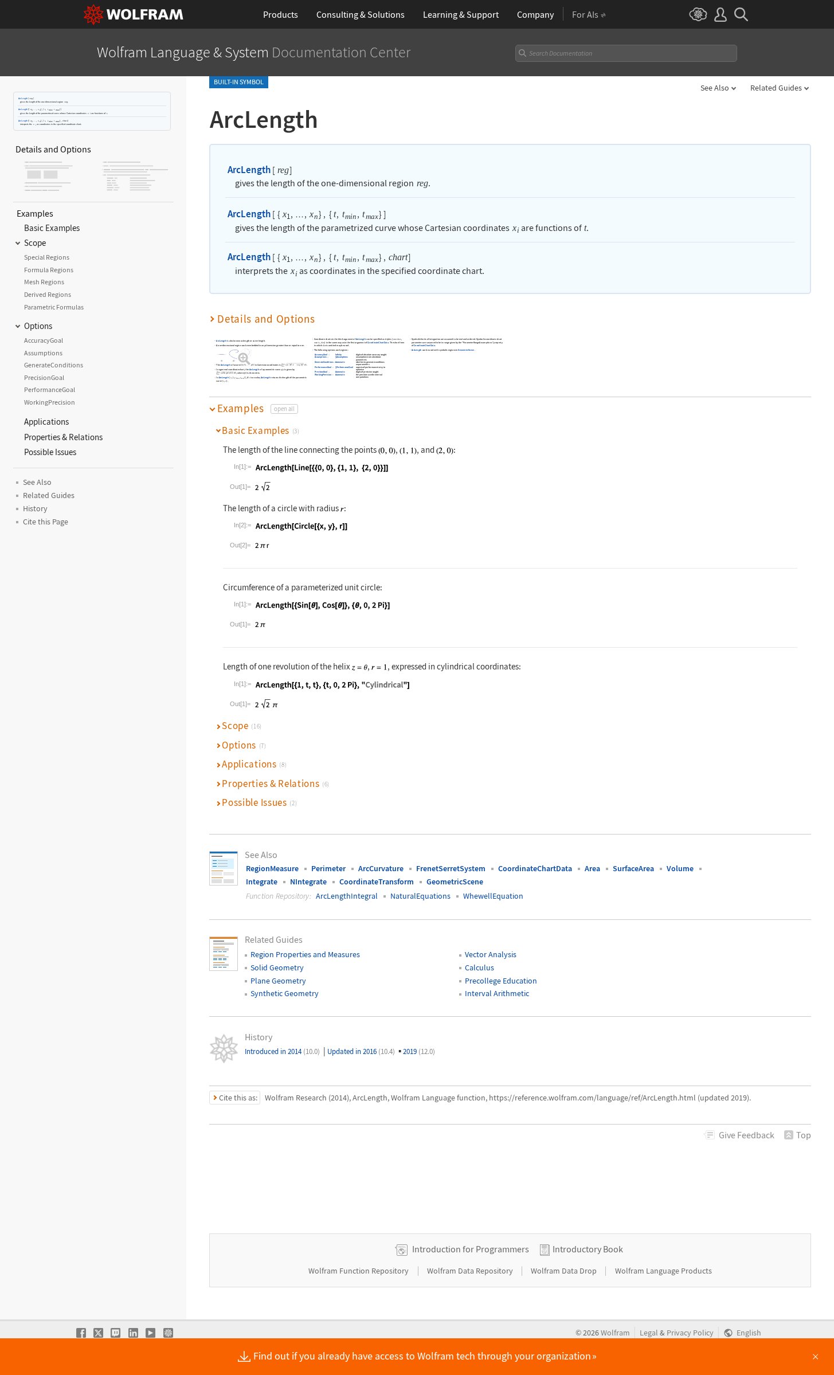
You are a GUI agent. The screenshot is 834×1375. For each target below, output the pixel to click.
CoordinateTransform (376, 881)
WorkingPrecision (323, 374)
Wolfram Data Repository (471, 1271)
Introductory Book (588, 1249)
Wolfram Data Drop (564, 1271)
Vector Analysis (490, 954)
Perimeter (328, 868)
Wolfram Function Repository (359, 1271)
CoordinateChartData (378, 342)
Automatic (340, 362)
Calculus (479, 967)
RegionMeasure (272, 868)
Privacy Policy (690, 1333)
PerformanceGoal (323, 367)
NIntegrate (308, 881)
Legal (649, 1333)
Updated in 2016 (361, 1051)
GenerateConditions (324, 362)
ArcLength (23, 98)
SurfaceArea (633, 868)
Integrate (261, 881)
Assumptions (320, 357)
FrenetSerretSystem (450, 868)
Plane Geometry (278, 981)
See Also (714, 88)
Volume (680, 868)
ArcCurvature (381, 868)
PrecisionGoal (321, 372)
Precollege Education (501, 981)
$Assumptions (341, 357)
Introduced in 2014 (282, 1051)
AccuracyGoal (321, 354)
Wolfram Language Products (663, 1271)
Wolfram (615, 1333)
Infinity (338, 354)
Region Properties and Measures (305, 954)
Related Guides (776, 88)
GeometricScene (467, 349)
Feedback (746, 1135)
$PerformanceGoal (344, 367)
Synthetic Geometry (284, 993)
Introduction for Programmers (470, 1249)
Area (592, 868)
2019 (419, 1051)
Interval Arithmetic (497, 993)
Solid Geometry (277, 967)
